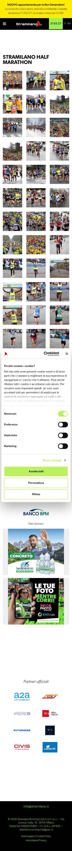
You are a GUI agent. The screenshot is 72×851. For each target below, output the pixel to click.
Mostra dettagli (52, 460)
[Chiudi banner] (67, 354)
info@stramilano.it (36, 806)
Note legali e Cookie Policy (36, 836)
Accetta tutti (36, 471)
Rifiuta (36, 494)
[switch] (63, 424)
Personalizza (36, 482)
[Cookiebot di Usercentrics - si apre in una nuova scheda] (44, 354)
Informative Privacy (36, 840)
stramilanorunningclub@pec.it (36, 829)
